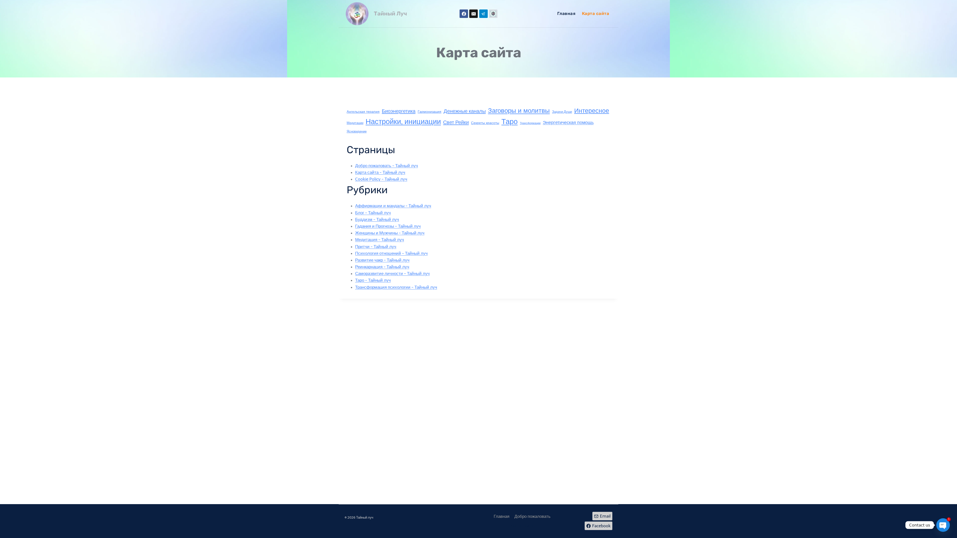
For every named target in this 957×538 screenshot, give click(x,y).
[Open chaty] (943, 525)
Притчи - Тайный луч (375, 246)
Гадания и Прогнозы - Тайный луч (388, 226)
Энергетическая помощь (568, 122)
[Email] (473, 13)
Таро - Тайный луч (373, 280)
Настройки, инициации (403, 121)
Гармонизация (429, 112)
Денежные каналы (465, 111)
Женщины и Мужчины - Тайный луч (389, 232)
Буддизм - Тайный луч (377, 219)
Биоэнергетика (398, 111)
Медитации (355, 123)
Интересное (591, 110)
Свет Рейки (456, 122)
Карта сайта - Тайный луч (380, 172)
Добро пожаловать (532, 516)
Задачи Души (562, 112)
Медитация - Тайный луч (379, 239)
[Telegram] (483, 13)
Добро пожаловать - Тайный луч (386, 165)
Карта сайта (595, 13)
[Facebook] (464, 13)
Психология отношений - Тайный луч (391, 253)
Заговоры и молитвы (519, 111)
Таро (509, 121)
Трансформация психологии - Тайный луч (396, 287)
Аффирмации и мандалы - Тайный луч (393, 205)
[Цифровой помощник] (493, 13)
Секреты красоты (485, 123)
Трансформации (530, 123)
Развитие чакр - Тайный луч (382, 260)
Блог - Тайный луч (373, 212)
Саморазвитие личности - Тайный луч (392, 273)
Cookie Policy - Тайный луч (381, 179)
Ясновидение (357, 131)
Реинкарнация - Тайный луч (382, 266)
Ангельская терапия (363, 112)
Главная (566, 13)
